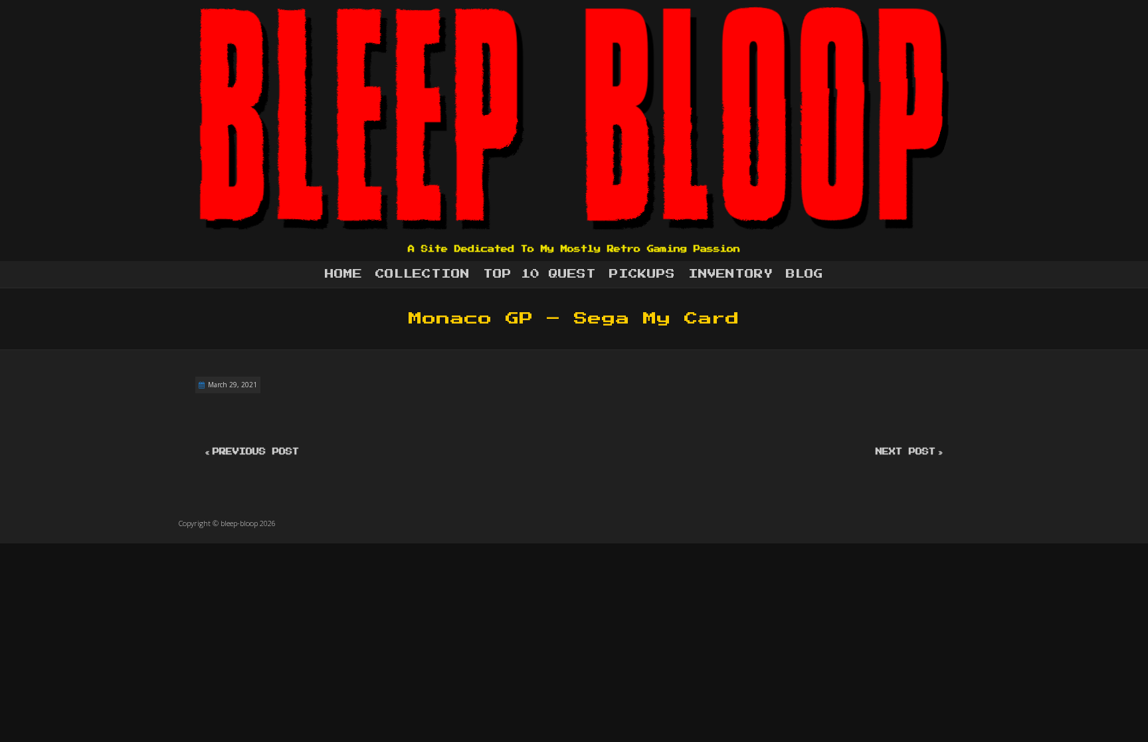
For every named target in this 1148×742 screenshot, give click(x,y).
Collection (422, 274)
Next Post (905, 451)
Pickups (642, 274)
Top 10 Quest (539, 274)
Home (343, 274)
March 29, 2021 (232, 384)
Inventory (730, 274)
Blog (804, 274)
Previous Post (256, 451)
